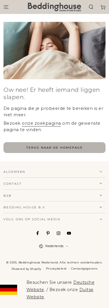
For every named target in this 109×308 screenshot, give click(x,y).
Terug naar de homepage (54, 147)
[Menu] (6, 7)
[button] (91, 7)
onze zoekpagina (41, 123)
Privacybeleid (56, 268)
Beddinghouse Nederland (38, 262)
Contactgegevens (84, 268)
